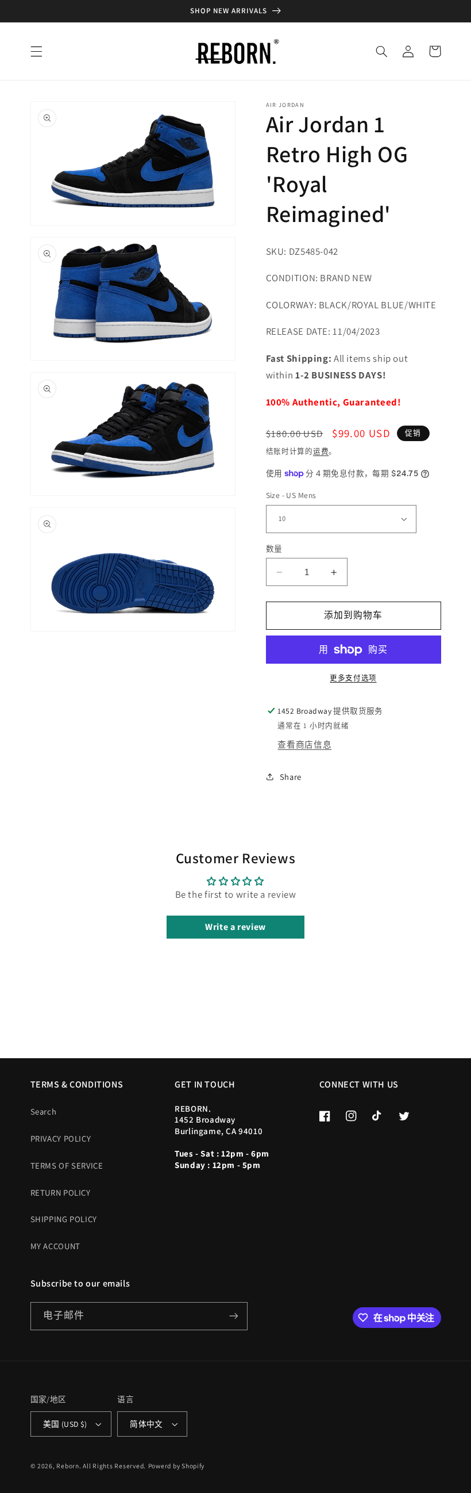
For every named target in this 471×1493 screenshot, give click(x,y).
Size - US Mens (291, 495)
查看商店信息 (304, 744)
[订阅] (233, 1316)
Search (43, 1111)
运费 (321, 451)
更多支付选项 (353, 678)
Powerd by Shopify (176, 1465)
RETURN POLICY (60, 1192)
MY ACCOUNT (55, 1246)
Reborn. (68, 1465)
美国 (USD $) (65, 1424)
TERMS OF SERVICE (66, 1165)
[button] (36, 51)
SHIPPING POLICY (63, 1218)
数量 (274, 548)
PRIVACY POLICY (60, 1138)
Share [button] (291, 776)
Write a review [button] (235, 927)
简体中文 (146, 1424)
